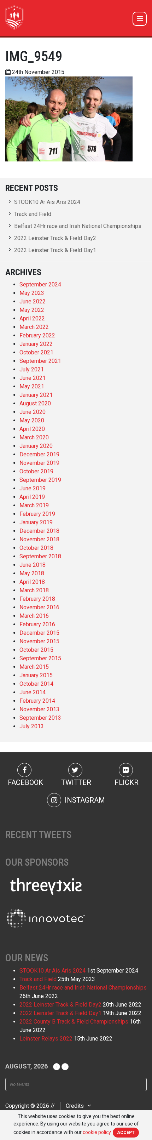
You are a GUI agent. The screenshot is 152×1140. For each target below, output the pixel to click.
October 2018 (36, 548)
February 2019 (37, 514)
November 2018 (39, 539)
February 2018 (37, 598)
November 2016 (39, 607)
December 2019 (39, 454)
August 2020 (35, 403)
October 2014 (36, 683)
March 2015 (34, 666)
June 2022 (32, 301)
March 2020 (34, 437)
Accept (126, 1132)
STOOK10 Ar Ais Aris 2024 (47, 202)
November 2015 (39, 641)
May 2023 (31, 293)
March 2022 (34, 327)
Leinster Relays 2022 (45, 1038)
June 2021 (32, 378)
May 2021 (31, 386)
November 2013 (39, 709)
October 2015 (36, 649)
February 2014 (37, 700)
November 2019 (39, 463)
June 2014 (32, 692)
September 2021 (40, 361)
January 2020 (36, 446)
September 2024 (40, 284)
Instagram (84, 800)
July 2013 (31, 726)
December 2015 (39, 632)
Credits (75, 1105)
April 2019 (32, 497)
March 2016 (34, 615)
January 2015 (36, 675)
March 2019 (34, 505)
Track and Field (32, 214)
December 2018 (39, 531)
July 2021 (31, 369)
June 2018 (32, 565)
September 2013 (40, 717)
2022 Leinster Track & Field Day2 (55, 238)
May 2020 (31, 420)
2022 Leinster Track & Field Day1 (55, 250)
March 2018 (34, 590)
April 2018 (32, 581)
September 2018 (40, 556)
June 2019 (32, 488)
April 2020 (32, 429)
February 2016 (37, 624)
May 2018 (31, 573)
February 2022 (37, 335)
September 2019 (40, 480)
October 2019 (36, 471)
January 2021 (36, 395)
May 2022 (31, 310)
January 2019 (36, 522)
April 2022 (32, 318)
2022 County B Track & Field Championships (73, 1021)
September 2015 (40, 658)
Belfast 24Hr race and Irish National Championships (77, 226)
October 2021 (36, 352)
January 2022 (36, 344)
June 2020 (32, 412)
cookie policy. (97, 1132)
